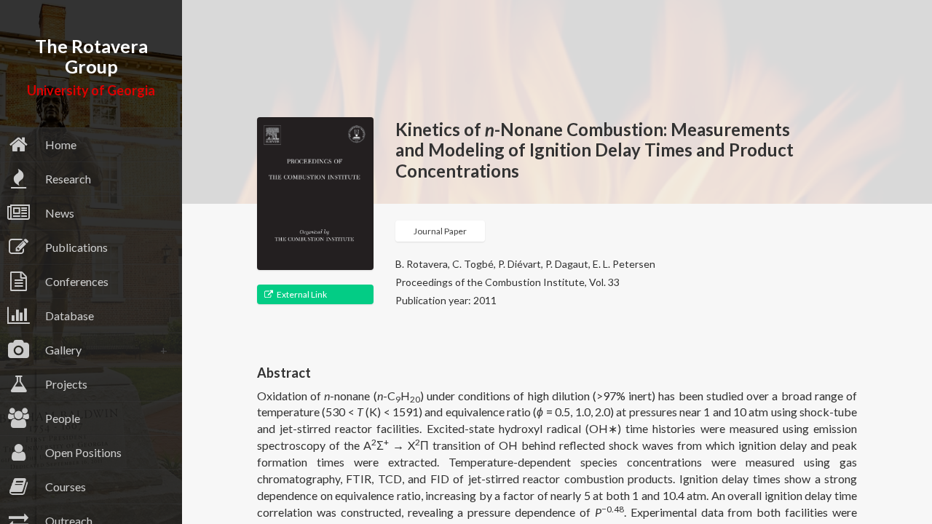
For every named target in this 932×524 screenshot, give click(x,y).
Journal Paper (440, 231)
